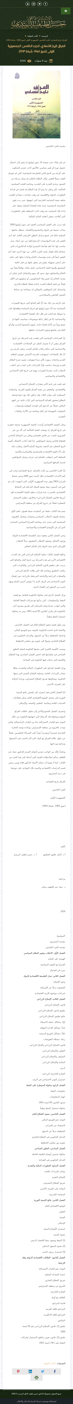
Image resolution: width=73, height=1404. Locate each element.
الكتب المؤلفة (32, 36)
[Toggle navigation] (65, 11)
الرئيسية (45, 36)
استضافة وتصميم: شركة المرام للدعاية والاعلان (36, 1401)
